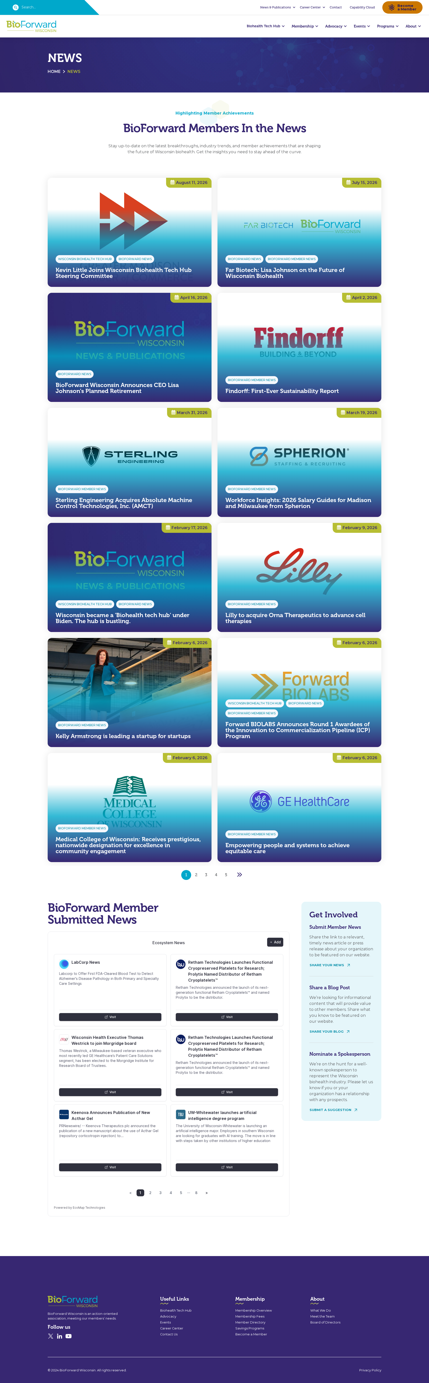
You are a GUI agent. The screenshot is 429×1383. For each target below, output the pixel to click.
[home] (31, 26)
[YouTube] (69, 1336)
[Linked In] (60, 1336)
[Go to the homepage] (63, 1301)
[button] (277, 7)
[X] (51, 1336)
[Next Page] (239, 874)
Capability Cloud (362, 7)
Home (54, 71)
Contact (336, 7)
